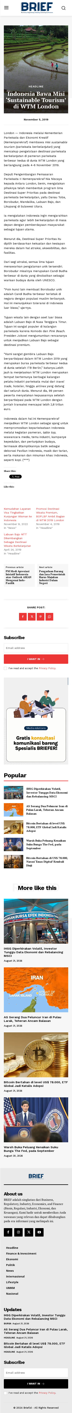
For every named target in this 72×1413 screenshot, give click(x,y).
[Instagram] (18, 1232)
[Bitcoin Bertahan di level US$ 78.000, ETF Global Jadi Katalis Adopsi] (13, 827)
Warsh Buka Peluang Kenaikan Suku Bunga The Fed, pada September (46, 844)
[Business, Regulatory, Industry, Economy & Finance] (36, 1176)
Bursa (7, 1323)
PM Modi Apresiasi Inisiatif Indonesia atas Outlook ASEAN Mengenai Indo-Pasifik (18, 577)
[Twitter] (32, 617)
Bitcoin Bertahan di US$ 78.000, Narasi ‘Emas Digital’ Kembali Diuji (47, 861)
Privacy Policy (47, 668)
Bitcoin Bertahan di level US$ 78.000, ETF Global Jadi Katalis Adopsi (46, 827)
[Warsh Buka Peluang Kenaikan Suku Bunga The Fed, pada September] (13, 844)
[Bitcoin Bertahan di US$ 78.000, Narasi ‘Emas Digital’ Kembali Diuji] (13, 861)
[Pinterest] (40, 617)
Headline (36, 86)
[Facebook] (23, 617)
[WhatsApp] (49, 617)
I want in (33, 659)
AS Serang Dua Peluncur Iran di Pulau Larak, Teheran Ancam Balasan (47, 809)
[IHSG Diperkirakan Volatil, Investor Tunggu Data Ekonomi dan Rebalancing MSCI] (13, 792)
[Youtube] (39, 1232)
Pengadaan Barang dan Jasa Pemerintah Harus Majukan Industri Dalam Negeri (52, 577)
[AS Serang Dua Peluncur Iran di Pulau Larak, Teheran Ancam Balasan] (13, 810)
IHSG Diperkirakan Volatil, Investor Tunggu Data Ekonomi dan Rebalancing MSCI (47, 792)
